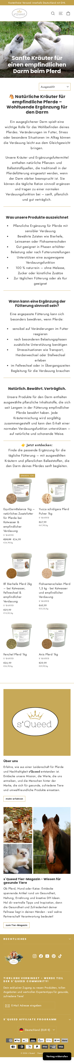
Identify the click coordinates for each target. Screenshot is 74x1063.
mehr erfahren (14, 798)
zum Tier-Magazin (16, 925)
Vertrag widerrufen (57, 1056)
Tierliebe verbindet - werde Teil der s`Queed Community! (33, 979)
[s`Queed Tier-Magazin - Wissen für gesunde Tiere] (37, 840)
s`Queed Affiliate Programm (30, 1019)
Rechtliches (15, 939)
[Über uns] (37, 722)
